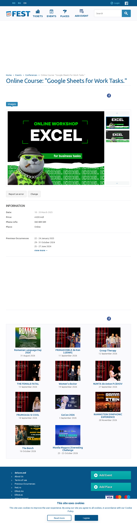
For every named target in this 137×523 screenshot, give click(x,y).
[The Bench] (27, 435)
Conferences (31, 75)
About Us (19, 476)
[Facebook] (109, 96)
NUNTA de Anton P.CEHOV (107, 384)
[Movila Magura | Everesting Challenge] (67, 435)
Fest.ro (18, 487)
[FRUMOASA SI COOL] (27, 402)
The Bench (28, 448)
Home (9, 75)
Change (34, 194)
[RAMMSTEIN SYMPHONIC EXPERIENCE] (107, 402)
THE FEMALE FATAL (28, 384)
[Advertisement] (68, 45)
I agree (86, 518)
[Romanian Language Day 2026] (27, 338)
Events (18, 75)
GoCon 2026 (68, 415)
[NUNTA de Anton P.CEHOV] (107, 371)
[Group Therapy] (107, 338)
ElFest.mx (19, 491)
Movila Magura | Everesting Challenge (68, 448)
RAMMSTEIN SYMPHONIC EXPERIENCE (108, 415)
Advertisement (22, 498)
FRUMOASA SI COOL (28, 415)
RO (13, 3)
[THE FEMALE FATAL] (27, 371)
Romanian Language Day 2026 (27, 351)
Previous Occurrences (25, 484)
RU (19, 3)
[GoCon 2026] (67, 402)
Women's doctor (68, 384)
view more (39, 250)
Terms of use (21, 480)
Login (117, 3)
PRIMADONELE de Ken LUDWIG (67, 351)
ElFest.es (19, 495)
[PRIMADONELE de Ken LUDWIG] (67, 338)
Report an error (16, 194)
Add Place (105, 486)
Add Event (105, 475)
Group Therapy (108, 350)
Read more (59, 518)
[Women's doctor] (67, 371)
